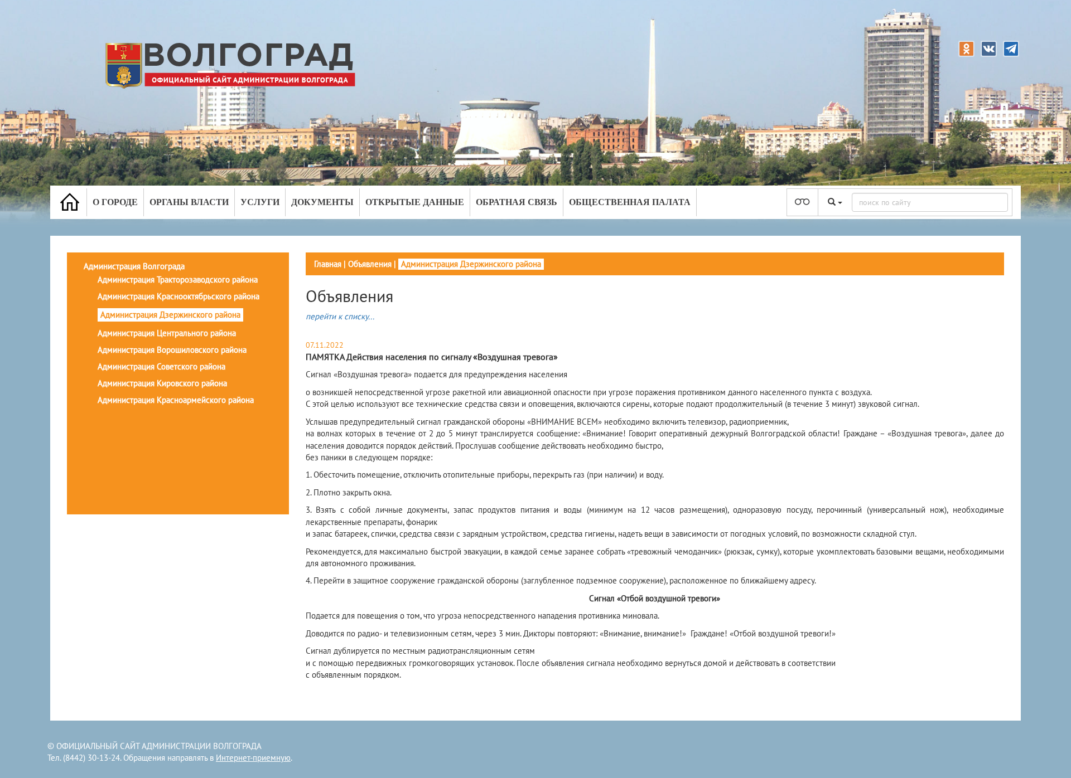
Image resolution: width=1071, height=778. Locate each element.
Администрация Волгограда (134, 266)
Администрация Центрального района (167, 333)
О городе (115, 202)
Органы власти (189, 202)
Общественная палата (630, 202)
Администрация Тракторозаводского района (178, 279)
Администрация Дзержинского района (170, 314)
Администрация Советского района (161, 366)
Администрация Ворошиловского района (172, 349)
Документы (322, 202)
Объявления (370, 264)
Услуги (259, 202)
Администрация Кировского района (162, 383)
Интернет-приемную (253, 757)
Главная (327, 264)
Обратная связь (516, 202)
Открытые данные (414, 202)
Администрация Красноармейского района (176, 400)
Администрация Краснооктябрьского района (178, 296)
